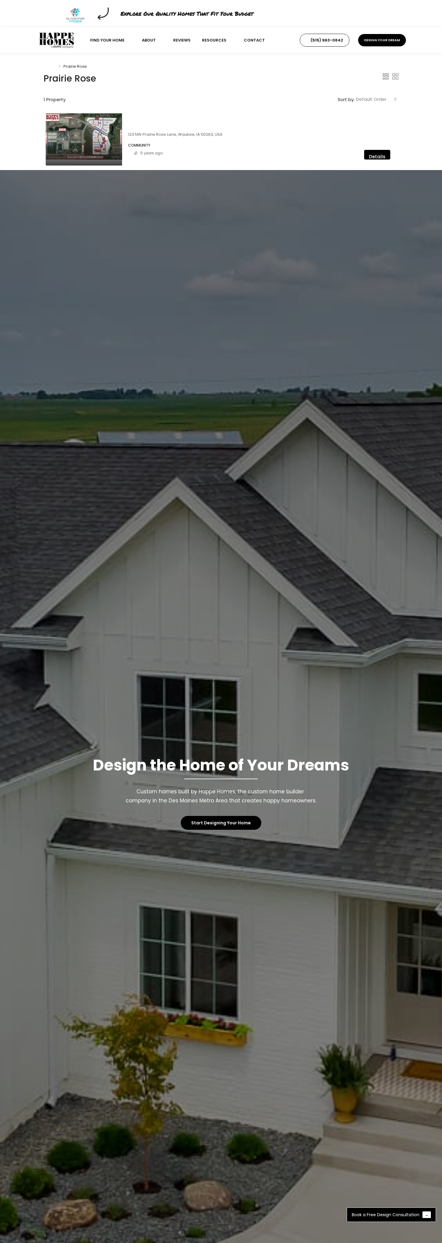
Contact (254, 40)
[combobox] (376, 99)
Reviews (182, 40)
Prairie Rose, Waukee (153, 126)
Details (377, 156)
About (149, 40)
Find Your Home (107, 40)
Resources (214, 40)
